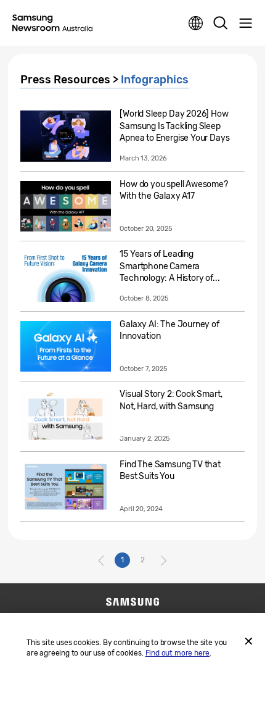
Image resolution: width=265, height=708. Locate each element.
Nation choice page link (196, 23)
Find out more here (177, 653)
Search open (220, 23)
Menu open (245, 23)
